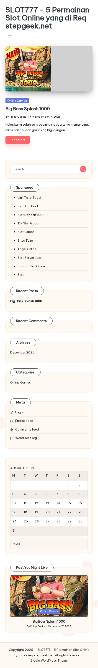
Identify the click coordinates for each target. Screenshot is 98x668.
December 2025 (22, 352)
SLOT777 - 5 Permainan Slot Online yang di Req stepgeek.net (47, 18)
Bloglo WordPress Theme (49, 660)
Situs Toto (25, 240)
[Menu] (10, 37)
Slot (21, 275)
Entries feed (24, 421)
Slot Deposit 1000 (31, 215)
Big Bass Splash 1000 (27, 108)
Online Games (17, 100)
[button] (83, 169)
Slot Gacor (26, 232)
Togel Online (27, 249)
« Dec (17, 543)
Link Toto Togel (29, 198)
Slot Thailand (28, 206)
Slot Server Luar (29, 258)
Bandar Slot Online (32, 266)
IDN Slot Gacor (29, 223)
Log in (19, 412)
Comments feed (27, 429)
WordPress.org (26, 438)
